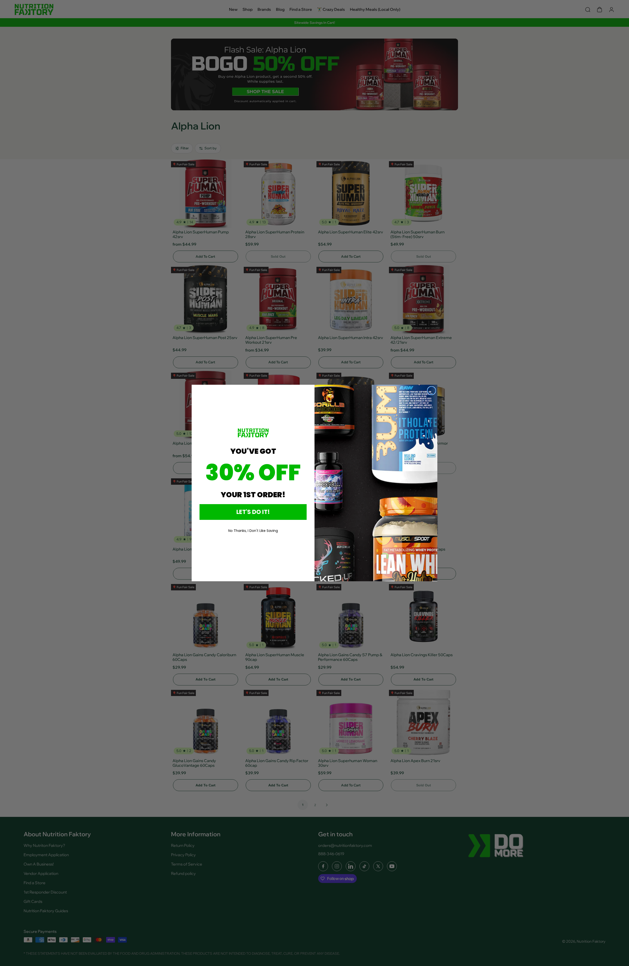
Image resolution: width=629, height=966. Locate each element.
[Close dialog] (431, 391)
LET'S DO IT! (253, 512)
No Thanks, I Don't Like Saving (253, 530)
